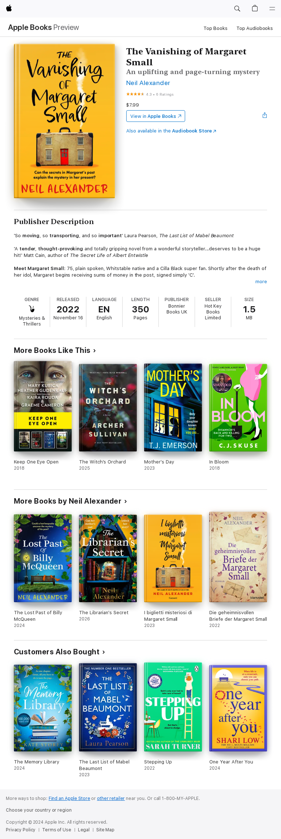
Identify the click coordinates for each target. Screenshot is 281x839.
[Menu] (272, 9)
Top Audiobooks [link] (254, 28)
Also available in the (169, 131)
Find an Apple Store (69, 798)
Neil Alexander (148, 82)
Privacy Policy (20, 829)
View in (153, 116)
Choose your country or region (39, 810)
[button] (237, 9)
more (261, 281)
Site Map (105, 829)
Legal (84, 829)
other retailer (111, 798)
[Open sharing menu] (265, 116)
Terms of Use (56, 829)
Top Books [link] (215, 28)
